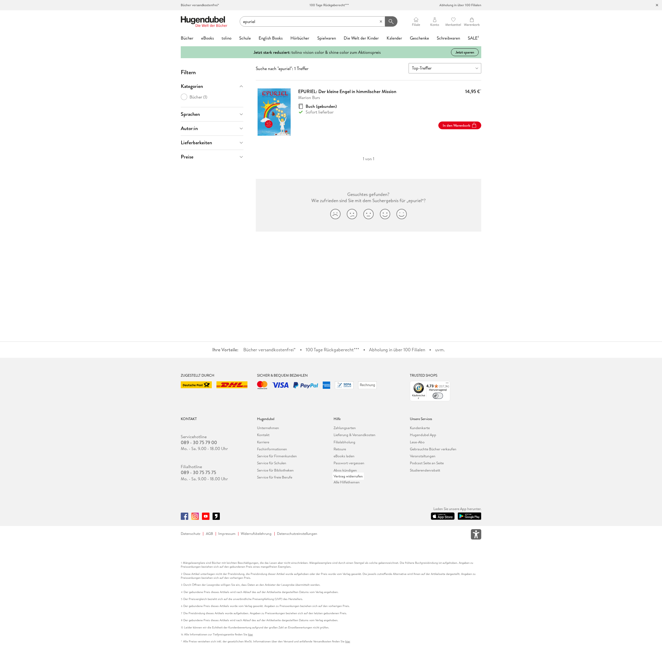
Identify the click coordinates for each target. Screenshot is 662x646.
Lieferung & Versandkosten (354, 434)
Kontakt (263, 434)
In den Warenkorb (456, 125)
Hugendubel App (423, 434)
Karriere (263, 442)
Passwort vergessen (349, 463)
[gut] (385, 214)
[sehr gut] (401, 214)
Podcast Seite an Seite (427, 463)
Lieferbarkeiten (196, 142)
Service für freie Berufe (274, 477)
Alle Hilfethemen (347, 482)
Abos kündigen (345, 470)
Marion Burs (309, 97)
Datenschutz (190, 533)
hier (250, 634)
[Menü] (447, 384)
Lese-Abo (417, 442)
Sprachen (190, 114)
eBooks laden (344, 456)
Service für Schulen (271, 463)
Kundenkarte (420, 427)
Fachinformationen (272, 449)
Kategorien (192, 86)
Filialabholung (344, 442)
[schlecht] (352, 214)
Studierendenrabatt (425, 470)
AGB (209, 533)
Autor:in (189, 128)
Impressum (227, 533)
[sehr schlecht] (335, 214)
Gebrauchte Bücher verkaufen (433, 449)
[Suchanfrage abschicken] (391, 21)
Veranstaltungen (422, 456)
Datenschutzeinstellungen (297, 533)
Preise (187, 157)
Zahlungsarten (345, 427)
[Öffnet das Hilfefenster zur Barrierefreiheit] (476, 535)
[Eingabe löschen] (381, 21)
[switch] (438, 396)
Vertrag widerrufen (348, 476)
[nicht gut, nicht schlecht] (368, 214)
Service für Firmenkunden (277, 456)
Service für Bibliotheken (275, 470)
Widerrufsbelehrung (256, 533)
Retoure (340, 449)
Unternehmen (268, 427)
